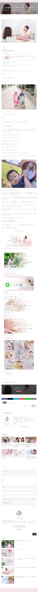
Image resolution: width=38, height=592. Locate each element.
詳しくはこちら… (19, 526)
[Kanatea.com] (19, 1)
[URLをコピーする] (33, 399)
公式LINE (6, 292)
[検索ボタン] (37, 1)
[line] (19, 529)
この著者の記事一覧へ (24, 426)
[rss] (20, 589)
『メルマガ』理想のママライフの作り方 (12, 269)
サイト (4, 495)
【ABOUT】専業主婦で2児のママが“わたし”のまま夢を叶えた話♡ (22, 57)
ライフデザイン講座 (14, 382)
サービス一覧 (6, 63)
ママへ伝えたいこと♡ (6, 382)
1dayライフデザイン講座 (9, 335)
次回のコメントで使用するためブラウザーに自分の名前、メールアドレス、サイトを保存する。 (19, 499)
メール (4, 491)
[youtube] (15, 424)
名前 (4, 487)
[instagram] (14, 424)
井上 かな (6, 422)
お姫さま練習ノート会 (8, 313)
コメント (5, 474)
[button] (4, 399)
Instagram (6, 371)
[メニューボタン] (1, 1)
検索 (34, 534)
